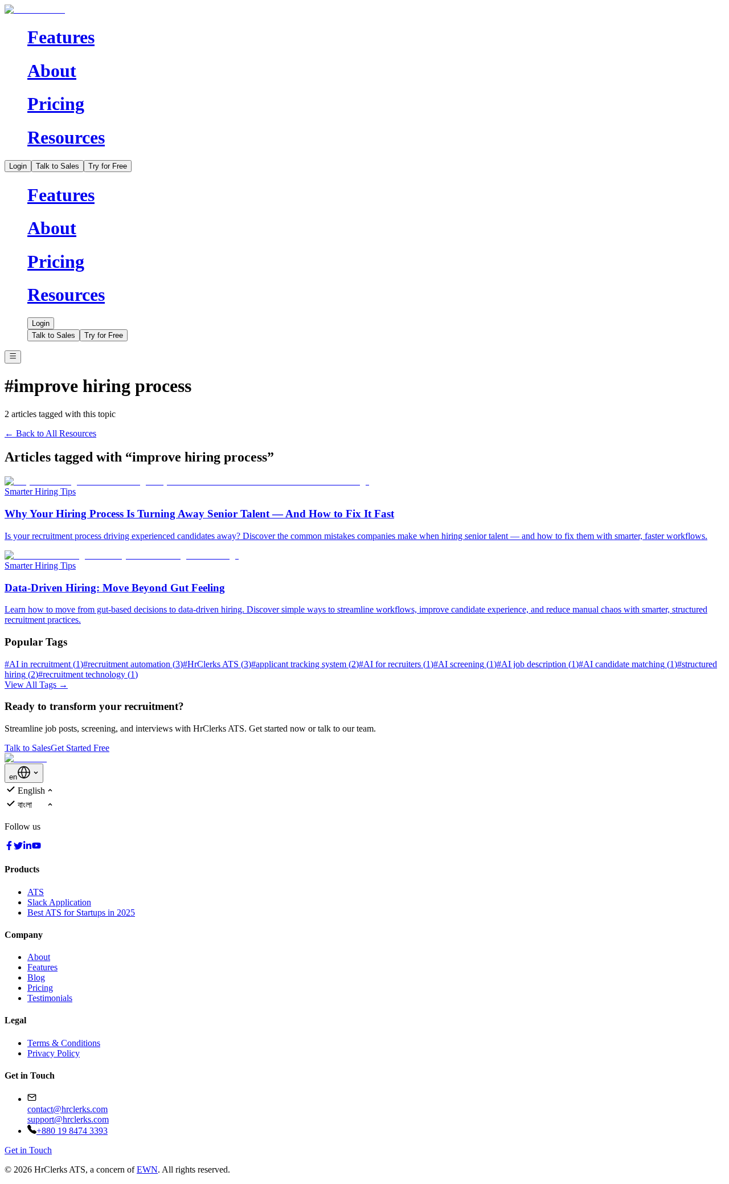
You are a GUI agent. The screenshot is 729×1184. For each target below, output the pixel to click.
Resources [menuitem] (66, 137)
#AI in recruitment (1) (44, 664)
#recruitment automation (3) (133, 664)
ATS (35, 892)
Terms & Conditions (63, 1043)
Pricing (40, 988)
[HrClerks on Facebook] (9, 847)
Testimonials (49, 998)
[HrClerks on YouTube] (36, 847)
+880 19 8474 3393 (72, 1131)
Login (18, 166)
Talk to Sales (57, 166)
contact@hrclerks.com (67, 1109)
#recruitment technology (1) (88, 674)
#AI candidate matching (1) (628, 664)
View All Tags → (36, 684)
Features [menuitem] (61, 37)
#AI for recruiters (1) (396, 664)
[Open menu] (13, 356)
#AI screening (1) (465, 664)
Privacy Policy (53, 1053)
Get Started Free (80, 748)
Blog (36, 977)
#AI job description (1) (538, 664)
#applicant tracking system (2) (305, 664)
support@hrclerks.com (68, 1119)
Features (42, 967)
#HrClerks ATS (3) (217, 664)
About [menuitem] (51, 70)
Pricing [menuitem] (55, 103)
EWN (147, 1169)
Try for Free (107, 166)
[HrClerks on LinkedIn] (27, 847)
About (38, 957)
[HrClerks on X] (18, 847)
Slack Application (59, 902)
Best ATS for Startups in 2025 (81, 912)
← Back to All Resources (50, 433)
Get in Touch (28, 1150)
